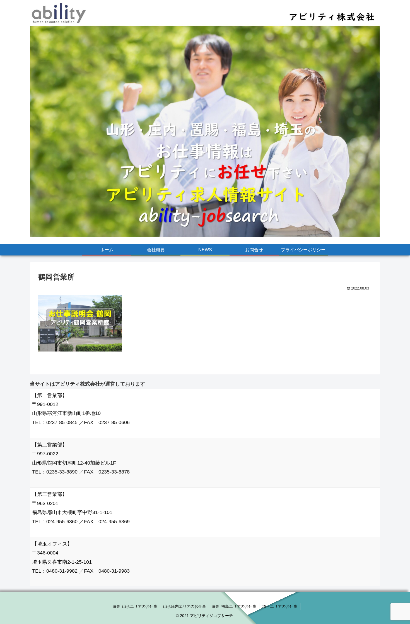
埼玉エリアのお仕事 (279, 606)
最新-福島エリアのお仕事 (234, 606)
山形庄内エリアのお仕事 (184, 606)
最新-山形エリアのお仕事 (135, 606)
